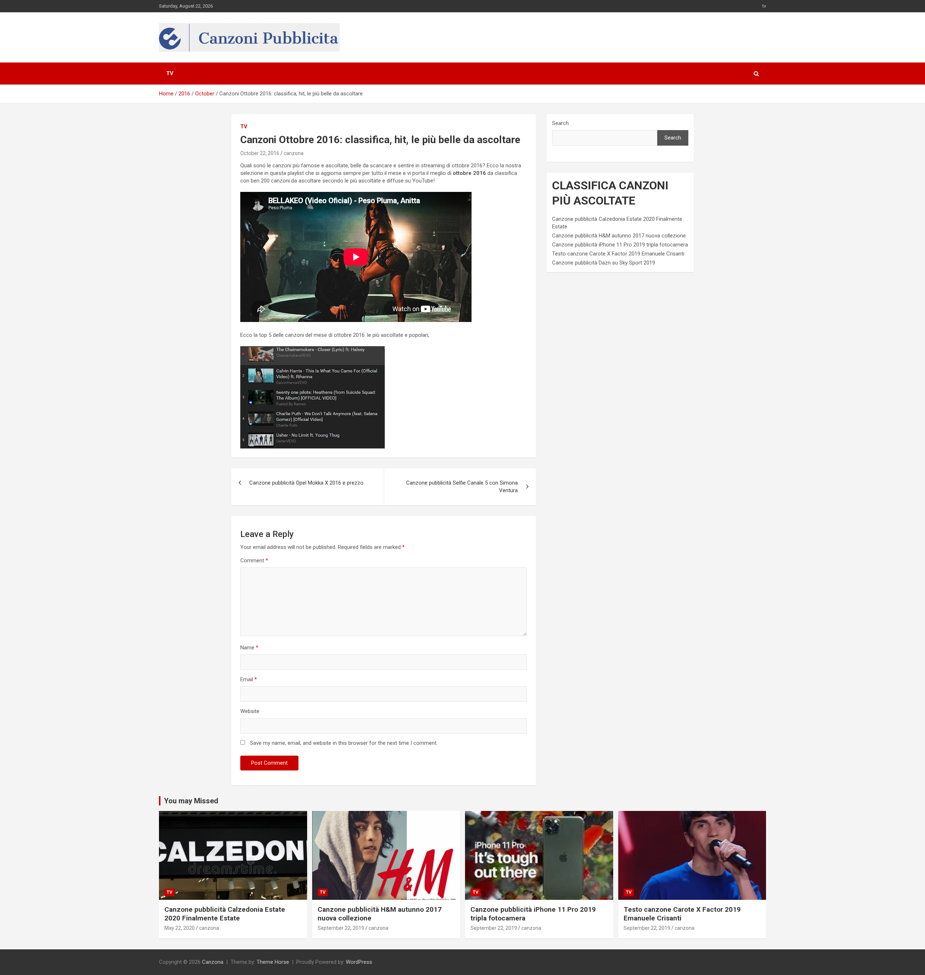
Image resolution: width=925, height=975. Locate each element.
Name (249, 647)
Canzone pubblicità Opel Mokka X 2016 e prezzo (306, 483)
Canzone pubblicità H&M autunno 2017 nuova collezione (619, 235)
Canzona (212, 962)
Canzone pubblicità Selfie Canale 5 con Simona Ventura (462, 487)
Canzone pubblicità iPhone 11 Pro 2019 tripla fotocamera (620, 244)
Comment (254, 560)
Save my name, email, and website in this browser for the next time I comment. (344, 743)
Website (249, 711)
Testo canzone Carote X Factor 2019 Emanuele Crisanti (618, 253)
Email (248, 679)
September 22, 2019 (341, 928)
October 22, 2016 (259, 153)
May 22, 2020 (179, 928)
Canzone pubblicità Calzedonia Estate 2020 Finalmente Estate (224, 914)
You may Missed (191, 800)
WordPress (359, 962)
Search (560, 123)
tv (764, 6)
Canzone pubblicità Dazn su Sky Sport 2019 (603, 262)
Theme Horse (273, 962)
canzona (294, 153)
